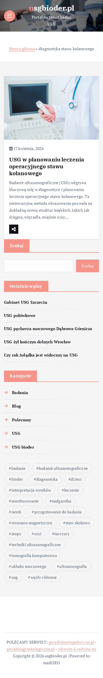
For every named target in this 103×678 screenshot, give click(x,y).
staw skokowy (78, 522)
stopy (16, 533)
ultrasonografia (73, 566)
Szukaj (17, 245)
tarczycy (62, 533)
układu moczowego (28, 566)
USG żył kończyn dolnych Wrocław (37, 341)
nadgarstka (61, 501)
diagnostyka (47, 479)
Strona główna (22, 48)
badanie (18, 468)
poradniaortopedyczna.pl (71, 642)
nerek (16, 512)
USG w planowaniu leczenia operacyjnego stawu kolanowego (46, 166)
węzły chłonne (44, 577)
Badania (20, 392)
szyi (37, 533)
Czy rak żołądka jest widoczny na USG (41, 355)
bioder (17, 479)
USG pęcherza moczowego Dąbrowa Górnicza (48, 328)
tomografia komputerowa (34, 555)
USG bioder (23, 447)
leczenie (71, 490)
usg (14, 577)
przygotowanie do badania (58, 512)
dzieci (76, 479)
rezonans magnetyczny (32, 522)
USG (16, 433)
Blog (16, 406)
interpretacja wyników (31, 490)
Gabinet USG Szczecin (25, 302)
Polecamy (21, 419)
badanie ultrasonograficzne (63, 468)
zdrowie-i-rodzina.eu (77, 649)
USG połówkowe (19, 315)
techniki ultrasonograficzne (36, 544)
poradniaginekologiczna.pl (31, 649)
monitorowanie (25, 501)
